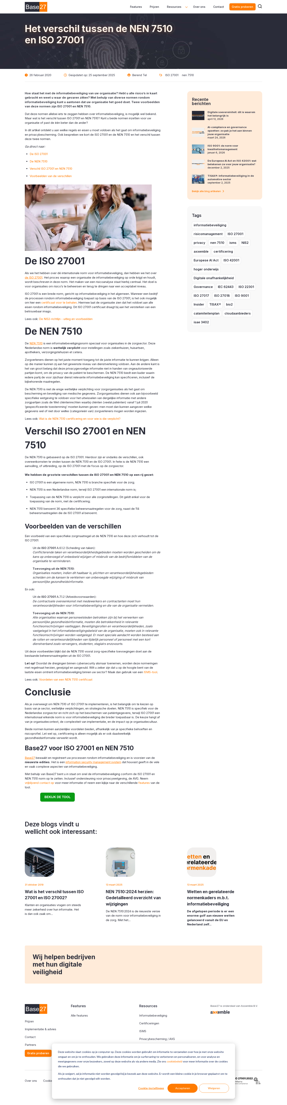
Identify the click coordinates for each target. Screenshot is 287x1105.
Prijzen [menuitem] (154, 6)
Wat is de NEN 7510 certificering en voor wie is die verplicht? (79, 419)
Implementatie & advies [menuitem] (40, 1029)
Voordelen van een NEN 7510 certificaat (65, 679)
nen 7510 (188, 75)
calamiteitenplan (206, 313)
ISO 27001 (171, 75)
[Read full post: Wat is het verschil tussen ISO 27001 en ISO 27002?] (39, 862)
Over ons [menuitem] (199, 6)
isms (232, 243)
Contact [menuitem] (218, 6)
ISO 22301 (246, 287)
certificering (223, 251)
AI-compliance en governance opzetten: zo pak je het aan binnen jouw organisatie (230, 131)
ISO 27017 (201, 296)
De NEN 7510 (38, 161)
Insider (199, 304)
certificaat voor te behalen (59, 302)
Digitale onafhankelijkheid (214, 278)
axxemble (201, 251)
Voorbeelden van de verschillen (51, 176)
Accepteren (182, 1088)
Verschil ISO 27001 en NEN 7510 (51, 168)
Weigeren (214, 1088)
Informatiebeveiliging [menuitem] (153, 1015)
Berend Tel (139, 75)
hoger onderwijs (206, 269)
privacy (199, 243)
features (144, 783)
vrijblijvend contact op (39, 783)
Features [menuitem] (136, 6)
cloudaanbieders (238, 313)
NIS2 (245, 243)
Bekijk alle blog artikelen (206, 191)
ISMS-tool (150, 672)
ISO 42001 (231, 260)
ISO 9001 (242, 296)
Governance (203, 287)
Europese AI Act (206, 260)
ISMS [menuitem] (142, 1031)
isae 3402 (201, 322)
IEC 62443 (226, 287)
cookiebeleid (174, 1061)
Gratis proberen (242, 6)
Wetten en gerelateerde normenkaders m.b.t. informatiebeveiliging (210, 897)
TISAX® (215, 304)
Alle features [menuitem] (79, 1015)
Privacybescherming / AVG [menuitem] (157, 1039)
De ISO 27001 (39, 154)
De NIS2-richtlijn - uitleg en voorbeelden (66, 319)
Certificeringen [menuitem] (149, 1023)
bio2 (229, 304)
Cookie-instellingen (151, 1088)
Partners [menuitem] (30, 1045)
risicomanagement (208, 234)
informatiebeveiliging (210, 225)
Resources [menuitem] (174, 6)
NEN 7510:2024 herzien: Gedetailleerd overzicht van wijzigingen (133, 897)
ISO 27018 (222, 296)
